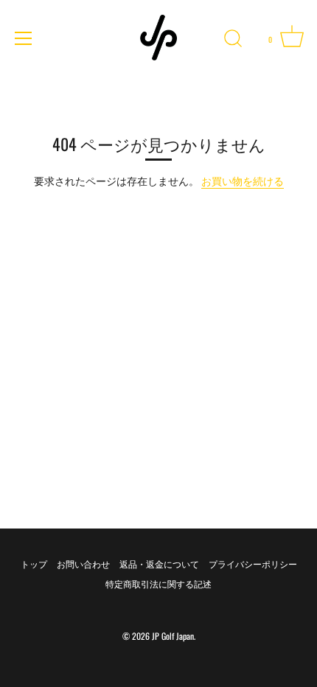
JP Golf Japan (173, 636)
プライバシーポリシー (253, 563)
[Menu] (23, 38)
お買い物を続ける (242, 180)
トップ (34, 563)
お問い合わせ (83, 563)
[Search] (233, 40)
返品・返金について (159, 563)
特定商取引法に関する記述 (158, 583)
